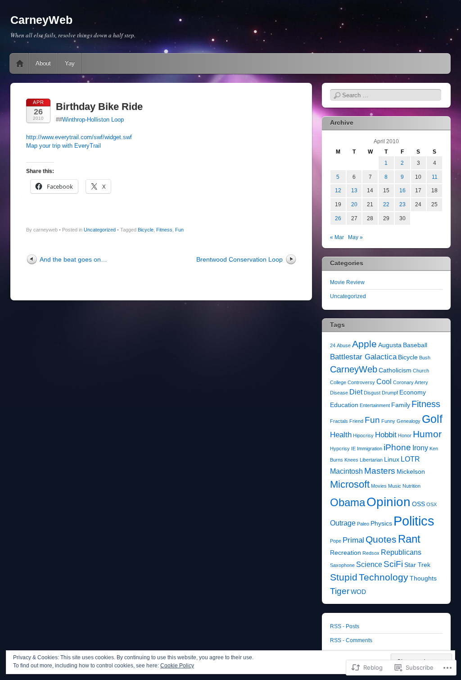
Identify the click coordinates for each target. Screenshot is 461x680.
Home (19, 63)
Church (421, 370)
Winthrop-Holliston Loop (93, 119)
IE (353, 448)
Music (394, 486)
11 (435, 177)
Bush (424, 357)
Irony (420, 448)
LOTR (410, 459)
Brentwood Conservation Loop (239, 259)
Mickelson (411, 471)
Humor (427, 434)
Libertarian (371, 459)
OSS (418, 504)
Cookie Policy (177, 665)
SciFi (393, 564)
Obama (347, 502)
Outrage (343, 523)
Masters (379, 471)
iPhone (397, 447)
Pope (335, 541)
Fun (179, 229)
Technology (383, 577)
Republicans (401, 552)
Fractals (339, 421)
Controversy (361, 382)
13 (354, 190)
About (43, 63)
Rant (409, 539)
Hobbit (386, 434)
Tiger (339, 591)
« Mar (337, 237)
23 (402, 204)
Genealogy (408, 421)
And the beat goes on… (73, 259)
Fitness (164, 229)
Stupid (343, 577)
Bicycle (146, 229)
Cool (384, 381)
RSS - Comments (351, 640)
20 (354, 204)
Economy (412, 392)
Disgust (372, 392)
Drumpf (390, 392)
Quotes (381, 539)
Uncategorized (100, 229)
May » (355, 237)
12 (338, 190)
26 (338, 218)
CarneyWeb (41, 20)
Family (400, 405)
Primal (353, 539)
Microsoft (350, 484)
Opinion (388, 501)
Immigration (369, 448)
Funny (388, 421)
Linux (391, 459)
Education (344, 405)
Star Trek (417, 565)
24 (332, 345)
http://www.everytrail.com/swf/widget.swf (79, 137)
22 (386, 204)
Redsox (371, 553)
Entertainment (375, 405)
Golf (432, 419)
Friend (356, 421)
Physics (381, 523)
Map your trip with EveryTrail (63, 145)
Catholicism (395, 370)
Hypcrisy (340, 448)
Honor (404, 435)
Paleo (363, 523)
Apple (364, 344)
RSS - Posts (344, 626)
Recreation (345, 552)
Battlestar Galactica (363, 356)
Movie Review (347, 282)
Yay (70, 63)
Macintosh (346, 471)
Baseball (415, 345)
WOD (358, 592)
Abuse (344, 345)
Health (341, 434)
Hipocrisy (363, 435)
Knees (351, 459)
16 (402, 190)
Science (369, 564)
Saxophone (342, 565)
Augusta (390, 345)
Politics (413, 520)
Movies (379, 486)
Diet (355, 392)
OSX (431, 504)
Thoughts (423, 578)
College (338, 382)
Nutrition (411, 486)
